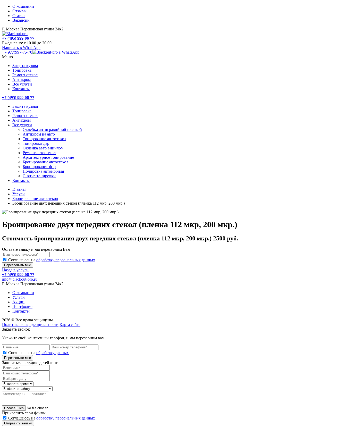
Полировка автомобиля (43, 171)
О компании (23, 6)
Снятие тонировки (39, 176)
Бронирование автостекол (45, 162)
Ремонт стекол (25, 75)
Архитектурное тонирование (48, 157)
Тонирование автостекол (44, 139)
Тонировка (21, 70)
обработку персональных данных (65, 260)
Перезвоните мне (17, 358)
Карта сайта (70, 324)
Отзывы (19, 11)
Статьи (18, 15)
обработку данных (52, 352)
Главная (19, 189)
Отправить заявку (18, 423)
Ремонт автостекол (39, 152)
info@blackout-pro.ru (19, 279)
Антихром (21, 79)
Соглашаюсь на (51, 260)
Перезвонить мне (17, 265)
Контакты (21, 89)
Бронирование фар (39, 166)
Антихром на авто (39, 134)
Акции (18, 302)
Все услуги (22, 84)
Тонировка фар (36, 143)
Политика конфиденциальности (30, 324)
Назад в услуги (15, 270)
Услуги (18, 194)
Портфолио (22, 306)
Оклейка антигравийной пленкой (52, 129)
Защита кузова (25, 65)
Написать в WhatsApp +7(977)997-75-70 (21, 49)
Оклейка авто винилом (43, 148)
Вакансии (21, 20)
